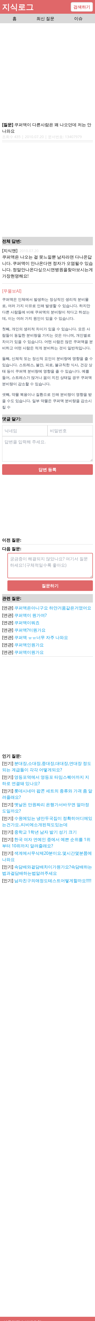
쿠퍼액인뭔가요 (29, 645)
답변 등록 (47, 469)
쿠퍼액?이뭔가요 (30, 630)
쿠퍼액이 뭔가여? (30, 615)
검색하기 (81, 7)
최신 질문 (45, 18)
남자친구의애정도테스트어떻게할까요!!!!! (52, 880)
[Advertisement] (47, 72)
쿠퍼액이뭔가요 (29, 652)
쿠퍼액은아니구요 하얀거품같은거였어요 (52, 608)
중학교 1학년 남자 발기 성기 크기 (45, 832)
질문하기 (50, 586)
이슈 (78, 18)
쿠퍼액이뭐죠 (27, 623)
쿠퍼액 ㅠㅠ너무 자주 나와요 (41, 637)
